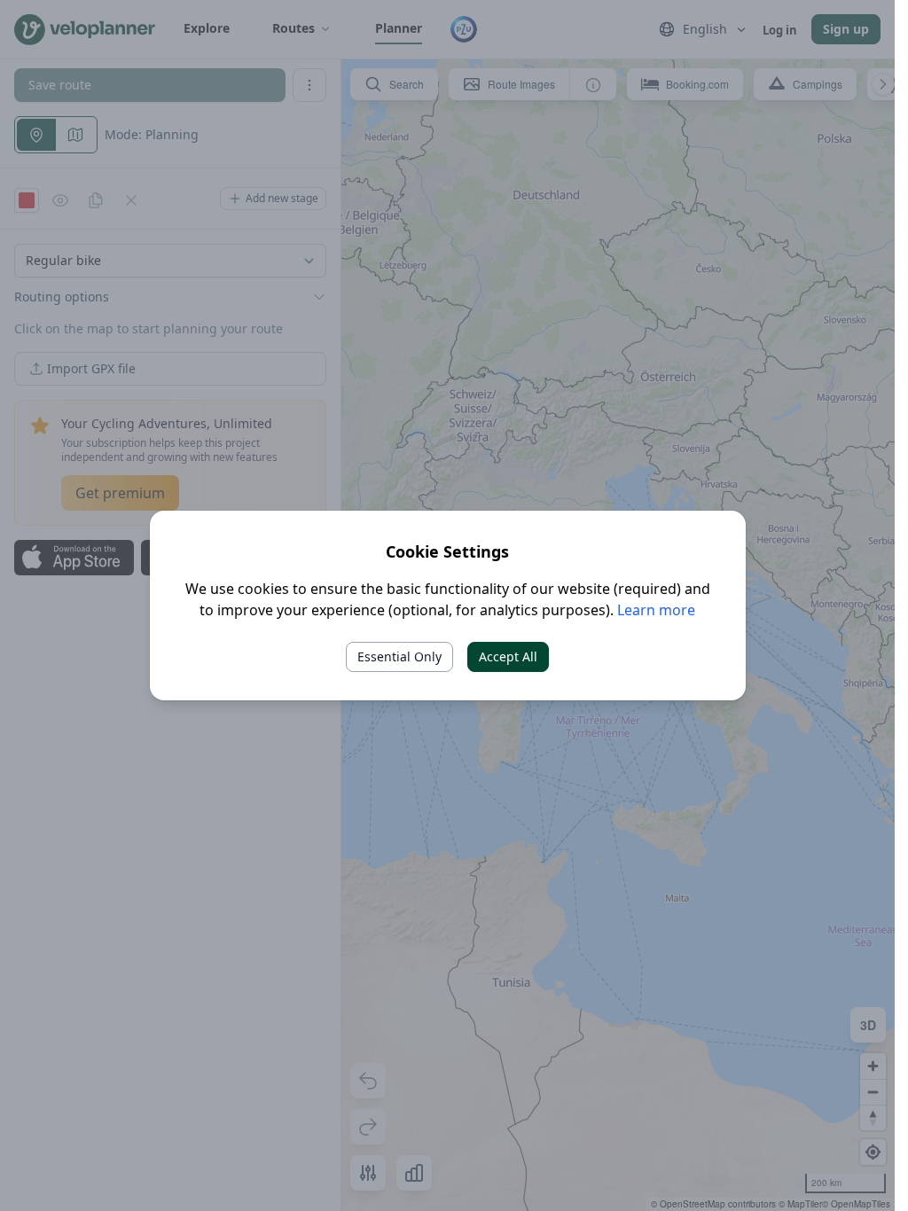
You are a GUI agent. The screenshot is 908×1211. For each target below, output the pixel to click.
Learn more (656, 610)
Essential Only (399, 656)
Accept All (508, 656)
